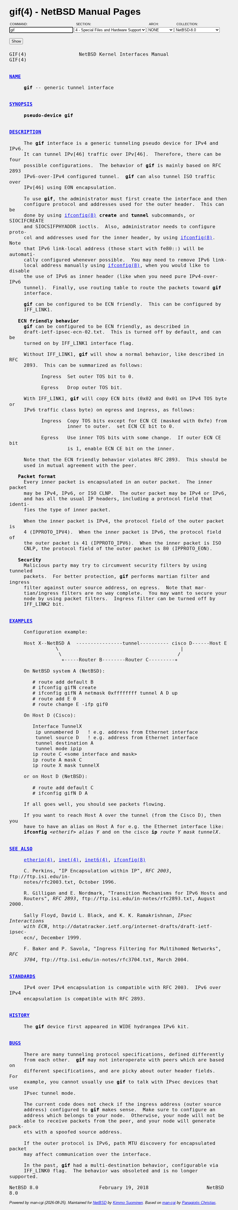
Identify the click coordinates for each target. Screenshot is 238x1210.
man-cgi (169, 1202)
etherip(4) (38, 860)
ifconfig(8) (80, 215)
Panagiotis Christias (199, 1202)
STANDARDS (22, 976)
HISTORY (19, 1015)
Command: (20, 24)
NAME (15, 76)
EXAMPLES (21, 621)
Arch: (156, 24)
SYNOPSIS (21, 104)
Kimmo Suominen (128, 1202)
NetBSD (100, 1202)
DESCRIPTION (25, 132)
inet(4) (69, 860)
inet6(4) (96, 860)
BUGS (15, 1043)
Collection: (187, 24)
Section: (85, 24)
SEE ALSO (21, 849)
